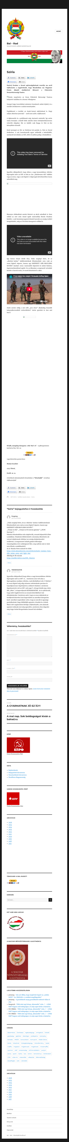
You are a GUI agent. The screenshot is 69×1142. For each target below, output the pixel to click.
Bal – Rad (12, 43)
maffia (9, 1046)
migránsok (34, 1046)
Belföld (9, 1113)
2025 (10, 825)
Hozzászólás (12, 635)
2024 (10, 827)
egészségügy (29, 1032)
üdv (18, 1061)
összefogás (11, 1061)
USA (8, 1057)
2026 (10, 822)
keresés (10, 1039)
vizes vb (15, 1057)
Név (9, 660)
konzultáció (24, 1039)
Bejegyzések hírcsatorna (16, 772)
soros (9, 1054)
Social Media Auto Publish (27, 1141)
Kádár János (43, 1039)
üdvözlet (24, 1061)
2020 (10, 836)
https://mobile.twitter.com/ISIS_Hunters (21, 558)
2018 (10, 841)
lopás (47, 1043)
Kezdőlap (10, 1109)
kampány (43, 1036)
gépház (18, 1036)
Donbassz (20, 1032)
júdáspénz (34, 1036)
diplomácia (11, 1032)
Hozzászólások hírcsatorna (17, 775)
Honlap (9, 676)
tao (25, 1054)
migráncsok (25, 1046)
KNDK (17, 1039)
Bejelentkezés (13, 770)
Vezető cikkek (26, 497)
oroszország (23, 1050)
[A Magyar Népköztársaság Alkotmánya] (17, 962)
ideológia (26, 1036)
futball (47, 1032)
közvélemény (39, 1043)
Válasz (9, 562)
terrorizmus (37, 1054)
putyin (43, 1050)
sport (14, 1054)
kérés (9, 1043)
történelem (47, 1054)
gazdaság (10, 1036)
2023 (10, 829)
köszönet (16, 1043)
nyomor (10, 1050)
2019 (10, 839)
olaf (16, 1050)
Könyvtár (10, 1122)
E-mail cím (11, 668)
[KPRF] (18, 745)
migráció (16, 1046)
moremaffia (44, 1046)
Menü (58, 31)
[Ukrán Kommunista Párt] (13, 798)
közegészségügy (27, 1043)
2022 (10, 832)
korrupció (33, 1039)
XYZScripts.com (44, 1141)
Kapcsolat (10, 1130)
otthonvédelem (34, 1050)
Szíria (32, 497)
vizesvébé (23, 1057)
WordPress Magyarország (16, 777)
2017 (10, 843)
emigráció (39, 1032)
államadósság (40, 1057)
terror (30, 1054)
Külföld (20, 497)
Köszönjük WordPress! (19, 1135)
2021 (10, 834)
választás (31, 1057)
